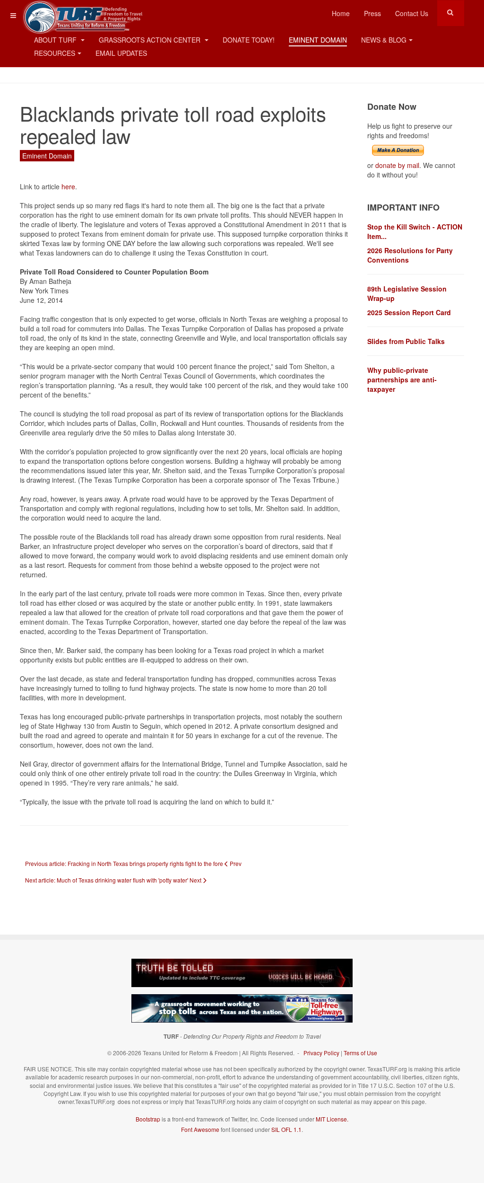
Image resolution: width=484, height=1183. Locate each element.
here (68, 186)
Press (372, 13)
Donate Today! (249, 39)
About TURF (56, 39)
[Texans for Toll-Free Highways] (242, 1007)
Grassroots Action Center (150, 39)
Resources (54, 53)
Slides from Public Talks (406, 341)
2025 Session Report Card (409, 312)
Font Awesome (200, 1129)
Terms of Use (360, 1053)
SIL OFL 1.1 (286, 1129)
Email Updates (121, 53)
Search (450, 12)
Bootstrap (148, 1119)
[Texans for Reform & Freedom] (81, 13)
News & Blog (383, 39)
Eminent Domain (318, 39)
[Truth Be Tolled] (242, 972)
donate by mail (397, 165)
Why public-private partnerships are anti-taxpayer (402, 379)
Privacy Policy (321, 1053)
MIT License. (332, 1119)
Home (341, 13)
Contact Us (411, 13)
